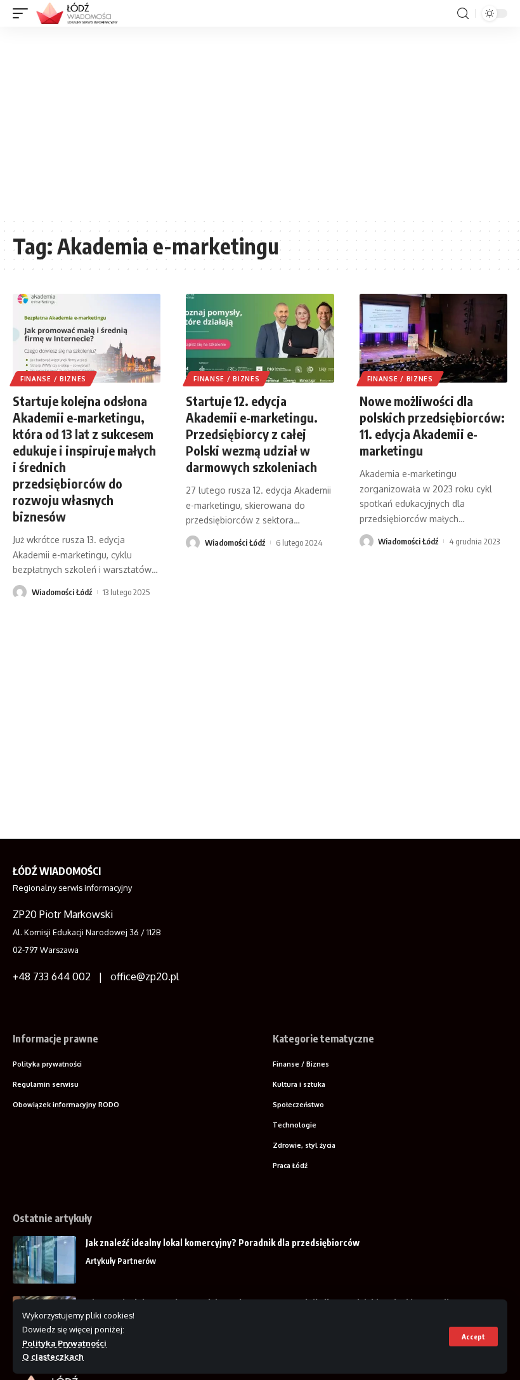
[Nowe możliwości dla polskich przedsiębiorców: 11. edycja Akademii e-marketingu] (433, 338)
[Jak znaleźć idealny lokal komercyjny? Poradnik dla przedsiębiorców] (44, 1260)
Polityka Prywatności (64, 1343)
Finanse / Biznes (53, 379)
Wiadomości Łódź (62, 592)
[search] (463, 13)
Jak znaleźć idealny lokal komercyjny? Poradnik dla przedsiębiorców (223, 1242)
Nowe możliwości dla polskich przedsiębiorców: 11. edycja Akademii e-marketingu (432, 425)
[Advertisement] (260, 122)
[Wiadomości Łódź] (80, 13)
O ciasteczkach (53, 1356)
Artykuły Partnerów (121, 1261)
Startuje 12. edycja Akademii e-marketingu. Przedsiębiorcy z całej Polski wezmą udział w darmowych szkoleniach (252, 434)
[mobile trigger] (23, 13)
